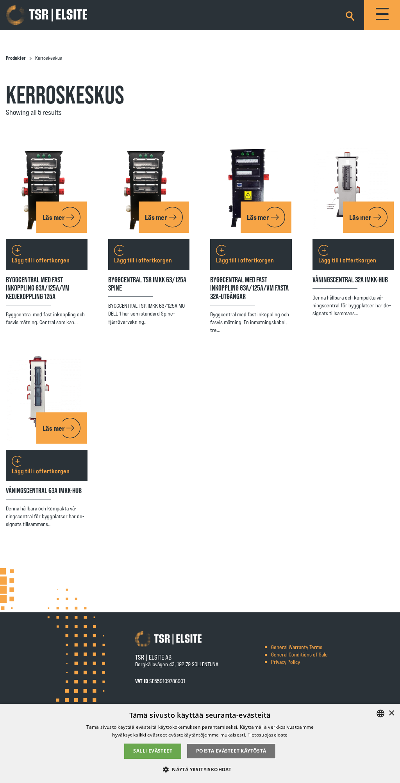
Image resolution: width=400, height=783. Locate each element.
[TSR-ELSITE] (46, 15)
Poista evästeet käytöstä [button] (231, 750)
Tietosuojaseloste (268, 734)
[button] (200, 769)
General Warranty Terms (296, 647)
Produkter (16, 58)
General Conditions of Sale (299, 654)
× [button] (391, 713)
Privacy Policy (285, 661)
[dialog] (200, 743)
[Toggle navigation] (382, 15)
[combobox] (380, 713)
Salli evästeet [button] (152, 750)
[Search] (350, 14)
